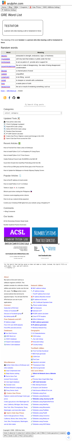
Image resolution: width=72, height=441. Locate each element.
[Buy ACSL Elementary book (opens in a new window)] (18, 244)
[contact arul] (18, 98)
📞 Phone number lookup (39, 305)
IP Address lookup (9, 10)
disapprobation (8, 66)
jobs (16, 436)
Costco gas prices (52, 433)
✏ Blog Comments (9, 211)
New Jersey (24, 404)
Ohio (12, 407)
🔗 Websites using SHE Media (40, 424)
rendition (5, 87)
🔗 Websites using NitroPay (39, 404)
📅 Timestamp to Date (38, 365)
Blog (10, 7)
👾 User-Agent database (11, 382)
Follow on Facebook (10, 311)
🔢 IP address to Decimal (39, 299)
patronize (5, 62)
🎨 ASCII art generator (38, 368)
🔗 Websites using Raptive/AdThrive (42, 401)
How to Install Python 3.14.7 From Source (16, 155)
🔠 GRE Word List (9, 336)
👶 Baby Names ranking (11, 373)
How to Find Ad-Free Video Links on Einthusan (18, 147)
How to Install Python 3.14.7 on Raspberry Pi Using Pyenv (22, 151)
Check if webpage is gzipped (15, 124)
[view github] (14, 98)
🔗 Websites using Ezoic (38, 393)
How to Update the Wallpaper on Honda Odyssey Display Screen (24, 170)
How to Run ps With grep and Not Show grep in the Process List (23, 166)
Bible (16, 7)
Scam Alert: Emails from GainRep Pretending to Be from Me (22, 163)
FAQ (20, 436)
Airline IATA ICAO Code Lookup (16, 129)
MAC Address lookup (51, 7)
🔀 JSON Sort (35, 356)
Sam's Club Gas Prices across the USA (18, 138)
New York (7, 407)
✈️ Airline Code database (12, 344)
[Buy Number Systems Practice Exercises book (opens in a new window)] (45, 244)
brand (4, 71)
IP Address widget (9, 322)
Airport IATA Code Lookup (14, 126)
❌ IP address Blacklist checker (41, 296)
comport (5, 77)
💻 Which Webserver (37, 319)
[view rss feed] (5, 98)
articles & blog (30, 433)
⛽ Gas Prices (35, 7)
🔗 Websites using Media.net (40, 418)
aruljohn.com (15, 3)
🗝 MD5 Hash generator (38, 354)
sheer (4, 74)
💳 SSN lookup (36, 336)
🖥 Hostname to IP (36, 311)
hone (3, 80)
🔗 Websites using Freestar (39, 421)
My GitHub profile (9, 316)
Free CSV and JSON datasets (13, 325)
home (5, 433)
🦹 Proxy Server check (11, 390)
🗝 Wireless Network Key (38, 327)
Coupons (23, 7)
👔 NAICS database (10, 339)
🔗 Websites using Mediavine (40, 396)
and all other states (10, 424)
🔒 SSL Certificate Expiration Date (41, 302)
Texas (25, 407)
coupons (62, 433)
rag (3, 83)
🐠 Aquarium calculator (38, 362)
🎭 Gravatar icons (9, 385)
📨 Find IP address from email (40, 294)
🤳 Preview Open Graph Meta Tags (42, 379)
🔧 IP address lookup (37, 291)
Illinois (13, 418)
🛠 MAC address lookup (38, 288)
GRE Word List (11, 91)
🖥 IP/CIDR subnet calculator (39, 313)
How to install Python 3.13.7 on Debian (16, 184)
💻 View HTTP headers (38, 316)
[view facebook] (9, 98)
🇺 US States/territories (38, 333)
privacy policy (28, 436)
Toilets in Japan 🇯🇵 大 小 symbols (14, 187)
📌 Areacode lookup (37, 342)
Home (4, 7)
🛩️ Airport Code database (12, 342)
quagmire (5, 59)
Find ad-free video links (13, 122)
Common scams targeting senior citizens (16, 195)
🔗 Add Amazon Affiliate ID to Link (41, 390)
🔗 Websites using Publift (39, 413)
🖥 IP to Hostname (36, 308)
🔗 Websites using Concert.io (40, 416)
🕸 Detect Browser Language (13, 387)
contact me (20, 433)
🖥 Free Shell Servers (10, 333)
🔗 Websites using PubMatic (40, 410)
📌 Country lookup (36, 344)
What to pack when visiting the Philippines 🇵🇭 (18, 191)
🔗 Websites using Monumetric (40, 407)
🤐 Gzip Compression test (12, 370)
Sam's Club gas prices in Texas (14, 416)
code (38, 433)
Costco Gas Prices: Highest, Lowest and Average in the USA (25, 136)
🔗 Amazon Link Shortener (39, 387)
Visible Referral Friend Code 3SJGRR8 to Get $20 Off (20, 159)
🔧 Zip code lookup (37, 339)
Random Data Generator (14, 131)
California (11, 404)
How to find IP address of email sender (16, 180)
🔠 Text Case (35, 359)
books (11, 436)
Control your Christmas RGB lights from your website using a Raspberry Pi (27, 203)
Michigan (17, 404)
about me (12, 433)
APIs (5, 436)
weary (4, 56)
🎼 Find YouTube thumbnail (39, 351)
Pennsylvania (18, 407)
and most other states (18, 410)
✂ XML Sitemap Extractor (39, 385)
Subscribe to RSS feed (11, 308)
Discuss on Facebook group (13, 313)
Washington (7, 410)
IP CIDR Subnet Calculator (14, 133)
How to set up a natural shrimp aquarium (16, 199)
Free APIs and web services (12, 327)
